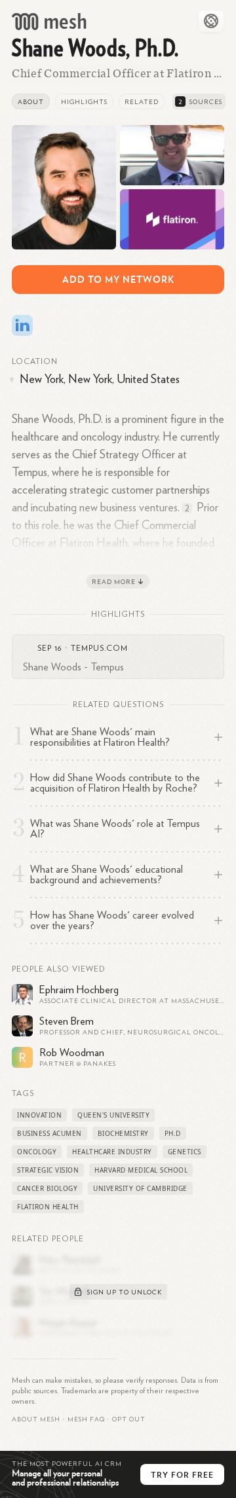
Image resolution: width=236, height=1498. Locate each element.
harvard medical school (140, 1170)
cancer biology (47, 1188)
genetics (184, 1151)
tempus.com (99, 648)
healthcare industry (112, 1151)
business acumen (49, 1133)
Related (142, 102)
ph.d (173, 1133)
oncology (36, 1151)
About (31, 102)
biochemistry (123, 1133)
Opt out (129, 1419)
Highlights (84, 102)
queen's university (113, 1115)
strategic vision (48, 1170)
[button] (86, 1419)
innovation (39, 1115)
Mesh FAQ (86, 1419)
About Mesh (36, 1419)
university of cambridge (140, 1188)
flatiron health (48, 1206)
